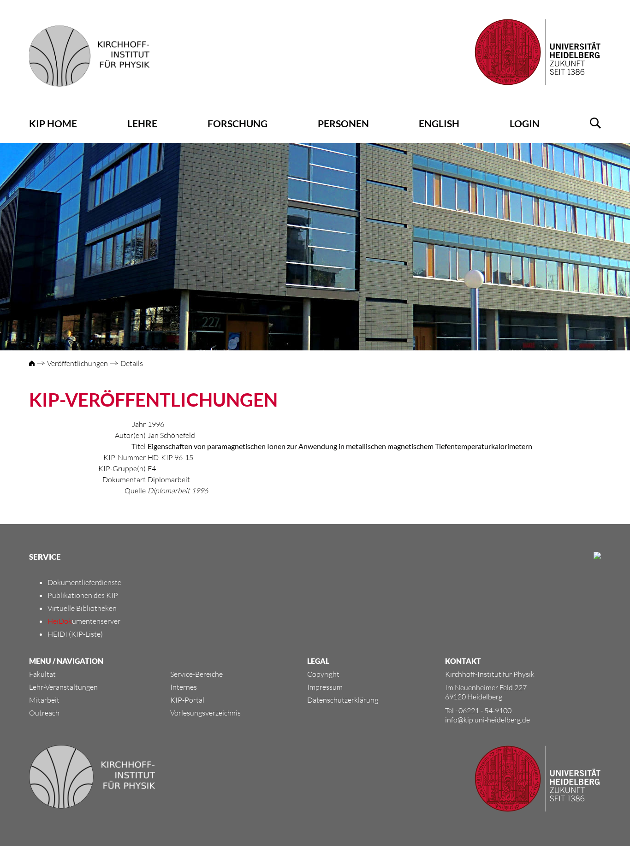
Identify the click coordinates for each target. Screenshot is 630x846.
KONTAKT (463, 661)
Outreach (44, 712)
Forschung (237, 123)
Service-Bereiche (196, 674)
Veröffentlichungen (77, 363)
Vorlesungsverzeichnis (205, 712)
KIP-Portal (187, 699)
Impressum (325, 687)
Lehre (142, 123)
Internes (183, 687)
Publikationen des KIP (83, 595)
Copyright (323, 674)
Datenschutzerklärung (342, 699)
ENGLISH (439, 123)
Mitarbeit (44, 699)
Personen (343, 123)
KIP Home (53, 123)
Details (131, 363)
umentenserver (84, 621)
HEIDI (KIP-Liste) (75, 634)
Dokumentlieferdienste (84, 582)
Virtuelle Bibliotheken (82, 608)
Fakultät (42, 674)
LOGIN (525, 123)
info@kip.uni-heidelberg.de (487, 719)
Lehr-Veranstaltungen (63, 687)
